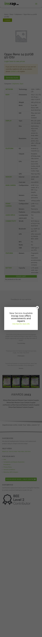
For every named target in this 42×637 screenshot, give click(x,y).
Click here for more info (21, 324)
